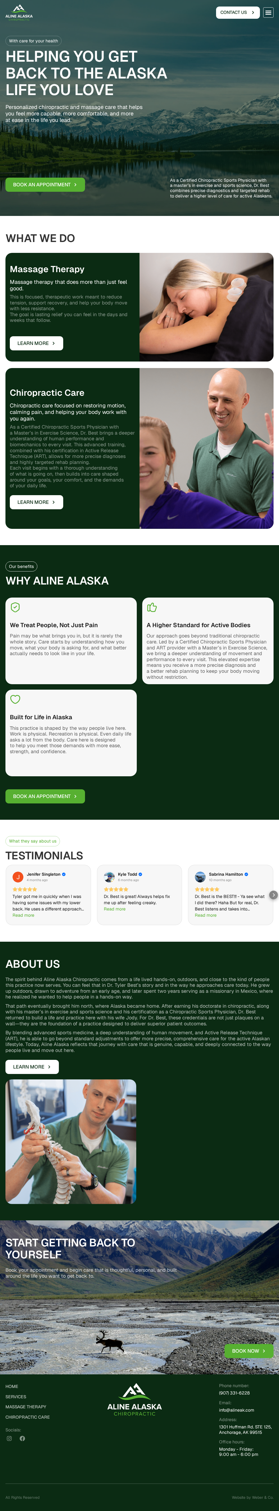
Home (11, 1386)
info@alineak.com (236, 1410)
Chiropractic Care (27, 1417)
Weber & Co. (263, 1497)
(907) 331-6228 (234, 1393)
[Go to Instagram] (9, 1438)
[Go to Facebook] (22, 1438)
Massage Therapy (25, 1407)
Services (15, 1397)
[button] (268, 12)
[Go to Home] (19, 12)
